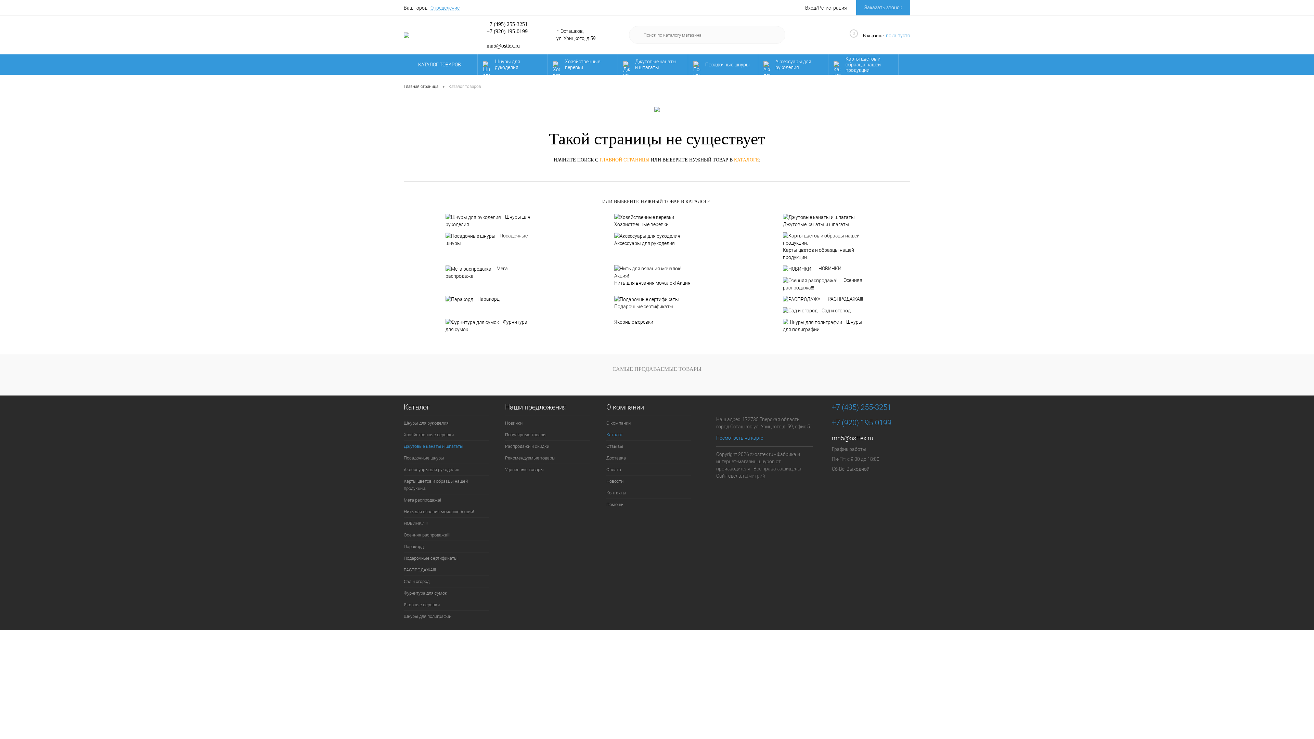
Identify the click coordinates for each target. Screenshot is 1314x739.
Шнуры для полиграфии (822, 325)
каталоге (746, 160)
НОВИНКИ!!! (832, 268)
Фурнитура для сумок (486, 325)
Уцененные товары (524, 469)
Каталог (416, 407)
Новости (614, 481)
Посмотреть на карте (739, 438)
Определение (445, 8)
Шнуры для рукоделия (507, 64)
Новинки (514, 423)
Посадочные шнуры (727, 64)
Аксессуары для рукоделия (793, 64)
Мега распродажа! (477, 272)
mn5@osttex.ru (852, 438)
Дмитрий (755, 476)
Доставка (616, 458)
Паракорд (488, 299)
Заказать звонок (883, 7)
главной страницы (624, 160)
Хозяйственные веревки (582, 64)
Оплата (613, 469)
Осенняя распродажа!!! (822, 283)
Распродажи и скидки (527, 446)
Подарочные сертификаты (643, 306)
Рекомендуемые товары (530, 458)
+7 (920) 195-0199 (507, 31)
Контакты (616, 492)
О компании (625, 407)
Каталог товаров (440, 64)
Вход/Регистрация (826, 8)
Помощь (614, 504)
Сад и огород (836, 310)
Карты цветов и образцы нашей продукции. (863, 64)
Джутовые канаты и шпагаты (656, 64)
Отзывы (614, 446)
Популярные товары (525, 434)
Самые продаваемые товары (657, 369)
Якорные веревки (633, 322)
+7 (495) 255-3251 (507, 24)
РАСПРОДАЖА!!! (845, 299)
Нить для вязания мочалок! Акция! (653, 283)
